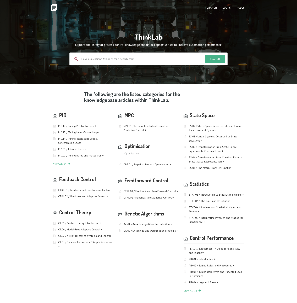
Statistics (199, 183)
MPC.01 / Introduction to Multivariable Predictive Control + (146, 128)
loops (227, 8)
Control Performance (212, 238)
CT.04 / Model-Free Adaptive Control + (80, 229)
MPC (129, 115)
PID (63, 115)
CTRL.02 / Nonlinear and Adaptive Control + (83, 196)
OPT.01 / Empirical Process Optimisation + (147, 164)
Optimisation (137, 146)
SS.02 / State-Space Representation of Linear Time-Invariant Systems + (215, 128)
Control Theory (75, 212)
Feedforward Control (146, 180)
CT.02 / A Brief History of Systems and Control (84, 235)
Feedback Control (77, 179)
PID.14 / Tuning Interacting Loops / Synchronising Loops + (78, 140)
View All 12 (191, 290)
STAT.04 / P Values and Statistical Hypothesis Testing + (215, 209)
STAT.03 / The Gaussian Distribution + (211, 201)
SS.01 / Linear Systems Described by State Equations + (213, 138)
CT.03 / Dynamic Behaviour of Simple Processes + (85, 244)
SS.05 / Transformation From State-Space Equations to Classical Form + (213, 149)
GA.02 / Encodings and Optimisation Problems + (151, 230)
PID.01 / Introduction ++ (72, 149)
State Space (202, 115)
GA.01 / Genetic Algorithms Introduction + (148, 224)
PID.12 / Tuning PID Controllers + (77, 126)
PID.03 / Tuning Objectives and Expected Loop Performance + (215, 274)
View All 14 (60, 163)
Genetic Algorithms (144, 213)
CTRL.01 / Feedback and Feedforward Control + (85, 190)
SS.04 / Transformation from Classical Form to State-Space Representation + (215, 159)
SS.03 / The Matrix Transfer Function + (211, 168)
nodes (241, 8)
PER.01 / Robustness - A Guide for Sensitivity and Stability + (214, 250)
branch (212, 8)
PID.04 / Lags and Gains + (203, 282)
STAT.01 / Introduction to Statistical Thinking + (216, 194)
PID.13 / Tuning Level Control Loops (78, 132)
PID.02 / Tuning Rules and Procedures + (81, 155)
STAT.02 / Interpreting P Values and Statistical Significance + (216, 220)
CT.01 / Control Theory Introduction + (79, 223)
